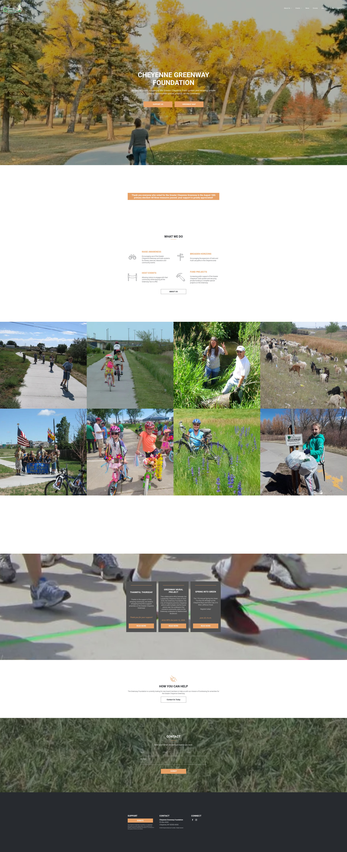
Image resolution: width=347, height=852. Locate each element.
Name (142, 752)
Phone (188, 752)
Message (143, 759)
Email (165, 752)
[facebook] (192, 820)
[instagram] (196, 820)
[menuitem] (288, 8)
